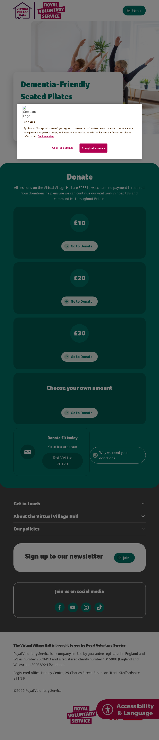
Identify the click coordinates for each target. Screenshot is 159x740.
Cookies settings (63, 147)
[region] (79, 131)
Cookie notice (46, 136)
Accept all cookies (93, 148)
